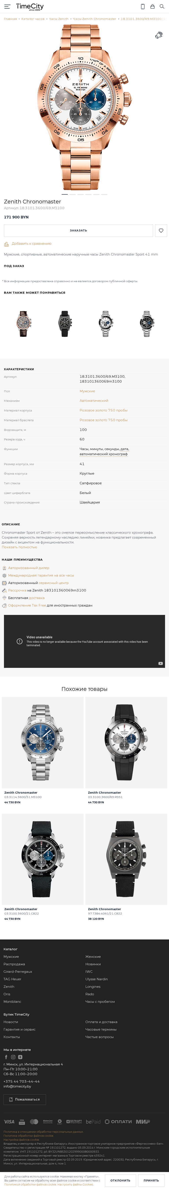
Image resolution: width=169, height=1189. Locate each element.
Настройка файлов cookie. (22, 1139)
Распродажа (14, 964)
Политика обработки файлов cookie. (29, 1135)
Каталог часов (32, 19)
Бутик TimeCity (16, 1014)
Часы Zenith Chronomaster (94, 19)
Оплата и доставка (101, 1022)
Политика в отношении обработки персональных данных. (44, 1131)
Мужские (87, 391)
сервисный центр (54, 583)
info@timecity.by (17, 1086)
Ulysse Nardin (96, 979)
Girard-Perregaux (18, 971)
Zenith (9, 986)
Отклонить (120, 1180)
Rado (89, 994)
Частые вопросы (99, 1037)
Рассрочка (17, 590)
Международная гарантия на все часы (41, 575)
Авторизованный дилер (28, 568)
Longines (92, 986)
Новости (11, 1022)
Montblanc (12, 1001)
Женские (93, 956)
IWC (89, 971)
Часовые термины (101, 1029)
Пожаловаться (27, 1099)
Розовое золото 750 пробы (104, 410)
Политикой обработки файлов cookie (30, 1184)
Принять (151, 1180)
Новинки (93, 964)
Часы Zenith (59, 19)
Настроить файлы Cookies (75, 1184)
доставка (37, 598)
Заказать (78, 230)
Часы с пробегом (100, 1001)
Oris (7, 994)
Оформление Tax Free (27, 605)
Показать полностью (19, 547)
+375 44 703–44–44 (22, 1081)
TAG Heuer (12, 979)
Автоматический (94, 400)
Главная (10, 19)
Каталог (10, 949)
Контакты (12, 1037)
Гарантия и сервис (19, 1029)
